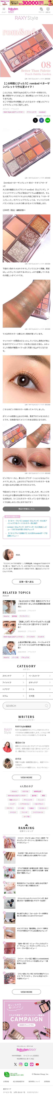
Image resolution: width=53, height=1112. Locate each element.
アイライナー (24, 616)
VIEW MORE (26, 777)
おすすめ (25, 791)
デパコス (13, 812)
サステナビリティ (32, 1092)
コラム (5, 696)
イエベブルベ (38, 804)
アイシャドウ (31, 112)
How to (6, 616)
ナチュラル (25, 657)
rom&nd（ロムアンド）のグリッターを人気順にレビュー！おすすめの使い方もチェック (27, 528)
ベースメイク (34, 675)
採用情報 (47, 1081)
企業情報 (6, 1081)
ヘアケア (6, 689)
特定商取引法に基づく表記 (25, 1059)
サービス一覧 (7, 1092)
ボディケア (33, 682)
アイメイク (15, 109)
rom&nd (42, 112)
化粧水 (31, 808)
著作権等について (34, 1081)
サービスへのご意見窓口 (31, 1055)
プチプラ (9, 808)
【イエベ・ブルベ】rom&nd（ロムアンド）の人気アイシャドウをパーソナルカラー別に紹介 (27, 522)
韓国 (43, 795)
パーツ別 (15, 657)
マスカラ (41, 637)
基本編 (14, 616)
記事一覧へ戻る (26, 581)
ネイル (31, 689)
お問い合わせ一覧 (19, 1092)
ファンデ (24, 812)
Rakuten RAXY (13, 10)
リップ (12, 804)
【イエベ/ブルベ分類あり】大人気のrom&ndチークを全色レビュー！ (27, 534)
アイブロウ (31, 637)
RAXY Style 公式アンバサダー (14, 112)
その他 (31, 696)
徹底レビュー (14, 800)
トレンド (41, 800)
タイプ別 (26, 816)
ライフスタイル (38, 812)
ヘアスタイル (24, 804)
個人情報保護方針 (18, 1081)
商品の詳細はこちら (26, 508)
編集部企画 (37, 791)
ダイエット (43, 808)
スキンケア (6, 675)
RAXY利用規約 (16, 1055)
